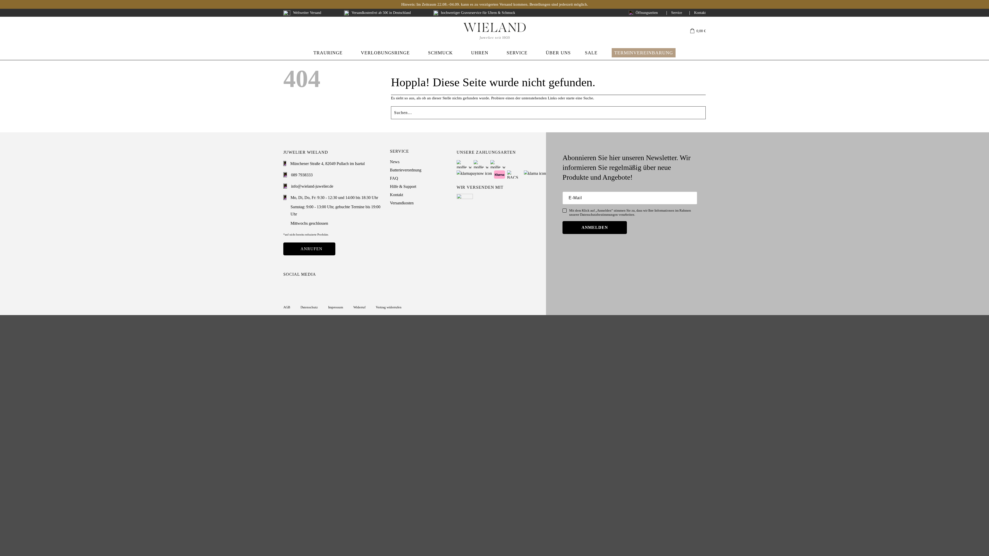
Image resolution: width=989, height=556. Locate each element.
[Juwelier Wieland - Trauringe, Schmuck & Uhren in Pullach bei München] (494, 31)
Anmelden (595, 227)
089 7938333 (302, 175)
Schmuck (440, 52)
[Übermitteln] (703, 111)
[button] (698, 31)
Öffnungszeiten (647, 13)
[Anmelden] (675, 31)
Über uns (558, 52)
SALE (591, 52)
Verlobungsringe (385, 52)
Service (676, 13)
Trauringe (328, 52)
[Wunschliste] (683, 31)
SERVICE (517, 52)
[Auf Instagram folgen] (286, 287)
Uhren (479, 52)
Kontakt (700, 13)
